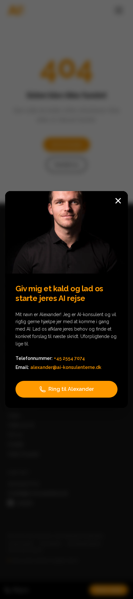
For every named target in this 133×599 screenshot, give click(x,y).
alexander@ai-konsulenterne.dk (65, 367)
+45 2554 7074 (69, 358)
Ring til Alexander (71, 389)
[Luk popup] (118, 200)
